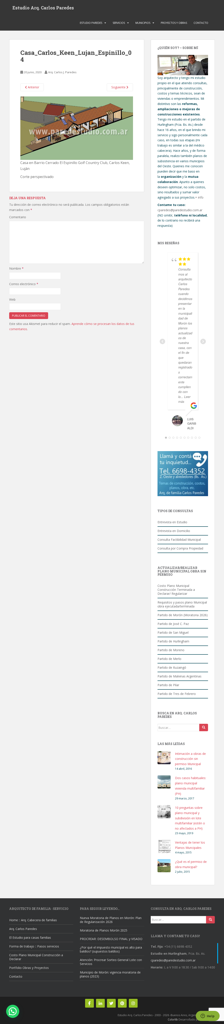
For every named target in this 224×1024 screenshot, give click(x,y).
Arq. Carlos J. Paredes (62, 72)
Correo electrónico (23, 284)
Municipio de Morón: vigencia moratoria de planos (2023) (110, 974)
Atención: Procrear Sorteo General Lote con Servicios (111, 962)
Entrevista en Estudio (172, 522)
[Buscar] (203, 727)
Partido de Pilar (168, 685)
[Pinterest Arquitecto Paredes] (122, 1003)
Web (12, 299)
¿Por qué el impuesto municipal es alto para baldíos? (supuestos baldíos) (111, 949)
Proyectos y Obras (174, 23)
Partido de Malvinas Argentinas (179, 676)
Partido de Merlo (169, 659)
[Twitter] (111, 1003)
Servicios (119, 23)
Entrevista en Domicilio (174, 531)
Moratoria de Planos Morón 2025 (103, 930)
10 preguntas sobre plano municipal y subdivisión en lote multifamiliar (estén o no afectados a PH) (190, 818)
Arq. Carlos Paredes (23, 929)
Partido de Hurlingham (173, 641)
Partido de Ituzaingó (172, 667)
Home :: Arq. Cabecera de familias (33, 920)
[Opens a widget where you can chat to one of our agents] (208, 1016)
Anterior (33, 87)
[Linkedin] (100, 1003)
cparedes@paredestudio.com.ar (180, 210)
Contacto (201, 23)
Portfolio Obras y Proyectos (29, 968)
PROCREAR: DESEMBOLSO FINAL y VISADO (111, 939)
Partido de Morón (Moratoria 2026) (183, 615)
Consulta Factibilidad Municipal (179, 539)
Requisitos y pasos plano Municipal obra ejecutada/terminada (182, 604)
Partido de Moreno (171, 650)
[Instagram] (133, 1003)
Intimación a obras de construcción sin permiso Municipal (190, 759)
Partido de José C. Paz (173, 624)
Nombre (16, 268)
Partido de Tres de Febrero (177, 694)
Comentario (17, 217)
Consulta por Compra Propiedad (180, 548)
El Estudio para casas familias (30, 937)
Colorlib (173, 1019)
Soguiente (118, 87)
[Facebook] (89, 1003)
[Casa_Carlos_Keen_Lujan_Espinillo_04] (76, 127)
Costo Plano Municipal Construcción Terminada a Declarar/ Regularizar (176, 590)
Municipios (142, 23)
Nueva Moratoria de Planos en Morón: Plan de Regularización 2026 (111, 920)
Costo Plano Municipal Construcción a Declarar (36, 957)
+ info (199, 197)
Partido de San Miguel (173, 632)
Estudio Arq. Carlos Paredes (43, 7)
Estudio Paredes (91, 23)
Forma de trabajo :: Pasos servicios (34, 946)
